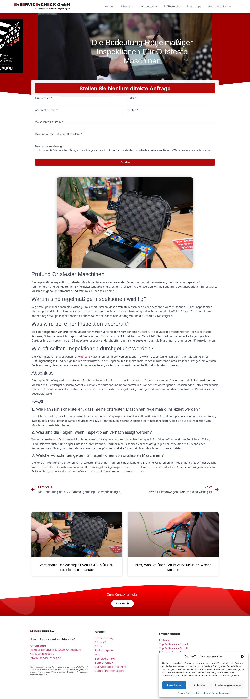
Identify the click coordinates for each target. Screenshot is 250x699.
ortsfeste (84, 357)
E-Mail (132, 98)
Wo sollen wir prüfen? (49, 122)
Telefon (132, 110)
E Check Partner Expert (109, 671)
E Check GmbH (103, 662)
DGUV (98, 646)
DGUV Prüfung (104, 638)
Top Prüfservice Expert (173, 644)
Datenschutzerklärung (207, 693)
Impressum (224, 693)
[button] (243, 656)
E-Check (164, 640)
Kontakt (109, 6)
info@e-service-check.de (45, 658)
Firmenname (43, 98)
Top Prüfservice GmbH (173, 648)
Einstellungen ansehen (229, 685)
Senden (125, 162)
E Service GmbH (104, 658)
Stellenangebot (104, 650)
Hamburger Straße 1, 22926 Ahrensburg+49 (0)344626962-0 (55, 650)
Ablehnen (200, 685)
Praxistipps (194, 6)
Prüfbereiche (172, 6)
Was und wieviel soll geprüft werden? (58, 134)
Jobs (97, 654)
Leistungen (147, 6)
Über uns (127, 6)
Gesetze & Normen (220, 6)
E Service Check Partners (110, 667)
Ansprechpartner (46, 110)
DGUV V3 (100, 642)
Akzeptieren (174, 685)
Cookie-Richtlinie (186, 693)
